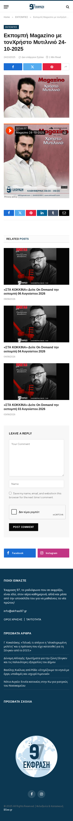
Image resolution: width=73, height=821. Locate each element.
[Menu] (6, 7)
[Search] (67, 7)
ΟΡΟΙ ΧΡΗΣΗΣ (13, 619)
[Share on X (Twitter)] (32, 66)
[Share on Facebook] (13, 66)
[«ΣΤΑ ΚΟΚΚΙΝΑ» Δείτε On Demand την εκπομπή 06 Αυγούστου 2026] (36, 266)
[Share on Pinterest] (52, 66)
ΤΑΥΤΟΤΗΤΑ (33, 619)
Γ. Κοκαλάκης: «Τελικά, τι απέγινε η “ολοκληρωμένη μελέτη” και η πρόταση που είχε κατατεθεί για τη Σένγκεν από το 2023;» (35, 646)
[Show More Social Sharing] (65, 66)
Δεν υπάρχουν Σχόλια (33, 57)
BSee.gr (8, 809)
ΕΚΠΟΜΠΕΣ (11, 27)
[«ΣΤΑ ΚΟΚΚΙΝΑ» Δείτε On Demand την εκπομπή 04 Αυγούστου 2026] (36, 324)
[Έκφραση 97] (36, 7)
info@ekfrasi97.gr (15, 611)
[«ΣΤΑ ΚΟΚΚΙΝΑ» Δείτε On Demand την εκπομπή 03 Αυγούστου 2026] (36, 381)
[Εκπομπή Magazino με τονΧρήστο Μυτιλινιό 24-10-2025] (36, 96)
